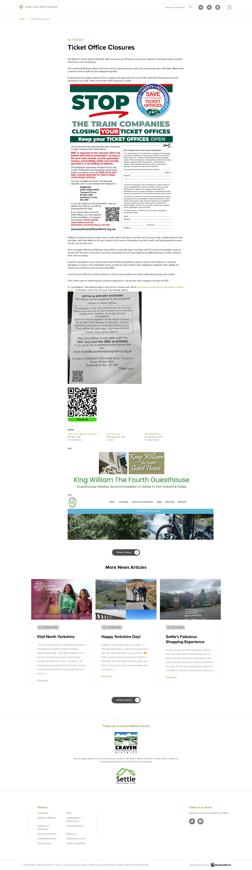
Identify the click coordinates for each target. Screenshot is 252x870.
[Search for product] (190, 7)
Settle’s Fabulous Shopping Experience (185, 639)
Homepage (43, 813)
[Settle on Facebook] (217, 7)
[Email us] (200, 7)
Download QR (82, 419)
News (22, 19)
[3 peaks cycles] (141, 539)
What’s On (71, 834)
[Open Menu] (229, 7)
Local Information (74, 826)
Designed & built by (199, 865)
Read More (42, 680)
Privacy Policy (44, 843)
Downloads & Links (75, 838)
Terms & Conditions (47, 834)
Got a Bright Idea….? (154, 434)
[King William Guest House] (132, 488)
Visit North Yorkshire (56, 636)
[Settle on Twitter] (209, 7)
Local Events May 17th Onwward (82, 434)
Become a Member (47, 818)
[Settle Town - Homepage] (38, 7)
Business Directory (47, 838)
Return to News (124, 552)
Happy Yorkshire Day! (120, 636)
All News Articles (124, 700)
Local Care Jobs (113, 434)
